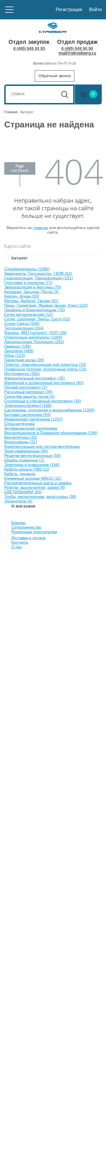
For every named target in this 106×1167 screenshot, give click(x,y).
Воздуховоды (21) (20, 442)
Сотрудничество (26, 527)
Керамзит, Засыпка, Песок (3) (31, 291)
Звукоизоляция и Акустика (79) (32, 287)
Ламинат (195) (17, 346)
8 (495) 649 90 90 (77, 49)
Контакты (19, 542)
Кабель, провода (19, 473)
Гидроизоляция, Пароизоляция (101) (38, 278)
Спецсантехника (19, 423)
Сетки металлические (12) (28, 314)
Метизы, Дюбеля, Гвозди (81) (31, 300)
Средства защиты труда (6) (29, 396)
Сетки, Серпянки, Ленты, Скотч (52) (37, 319)
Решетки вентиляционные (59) (32, 455)
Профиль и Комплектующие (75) (34, 310)
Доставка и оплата (28, 537)
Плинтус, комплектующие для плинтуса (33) (45, 364)
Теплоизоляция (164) (24, 328)
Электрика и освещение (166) (32, 464)
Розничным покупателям (34, 531)
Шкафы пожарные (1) (24, 460)
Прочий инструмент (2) (25, 387)
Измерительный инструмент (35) (34, 378)
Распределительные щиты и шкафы (38, 483)
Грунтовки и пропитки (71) (28, 282)
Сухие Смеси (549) (22, 323)
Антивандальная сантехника (30, 428)
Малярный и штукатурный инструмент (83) (44, 382)
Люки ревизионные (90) (26, 451)
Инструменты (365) (22, 373)
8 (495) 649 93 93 (29, 49)
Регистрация (69, 9)
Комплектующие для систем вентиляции (42, 446)
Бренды (18, 522)
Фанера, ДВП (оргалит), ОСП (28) (35, 332)
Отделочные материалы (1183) (33, 337)
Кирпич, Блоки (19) (21, 296)
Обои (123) (14, 355)
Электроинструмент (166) (28, 405)
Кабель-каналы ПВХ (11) (26, 469)
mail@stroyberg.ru (77, 53)
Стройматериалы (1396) (26, 269)
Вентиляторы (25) (20, 437)
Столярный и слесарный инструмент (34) (42, 401)
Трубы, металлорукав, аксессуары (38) (40, 496)
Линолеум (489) (19, 351)
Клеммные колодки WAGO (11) (32, 478)
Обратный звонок (54, 75)
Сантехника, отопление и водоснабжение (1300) (49, 410)
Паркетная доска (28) (24, 360)
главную (40, 227)
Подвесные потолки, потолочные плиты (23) (45, 369)
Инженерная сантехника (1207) (33, 419)
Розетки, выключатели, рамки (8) (34, 487)
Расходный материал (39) (28, 391)
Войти (95, 9)
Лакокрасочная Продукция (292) (34, 341)
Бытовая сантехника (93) (27, 414)
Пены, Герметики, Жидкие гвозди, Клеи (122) (46, 305)
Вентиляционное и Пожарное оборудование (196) (51, 432)
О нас (16, 547)
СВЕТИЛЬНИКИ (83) (23, 492)
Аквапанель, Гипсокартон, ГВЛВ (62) (38, 273)
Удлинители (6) (18, 501)
